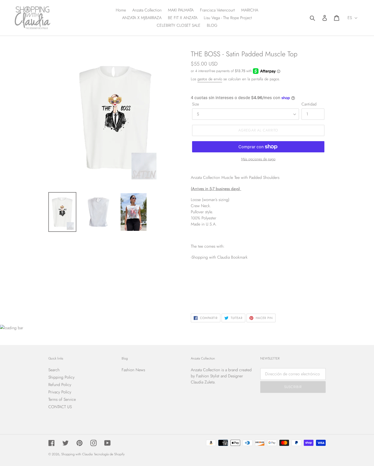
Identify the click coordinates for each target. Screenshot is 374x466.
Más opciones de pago (258, 159)
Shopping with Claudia (77, 454)
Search (54, 370)
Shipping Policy (61, 377)
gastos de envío (209, 79)
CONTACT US (60, 407)
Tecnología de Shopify (109, 454)
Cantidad (309, 104)
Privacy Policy (59, 392)
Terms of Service (62, 399)
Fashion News (133, 370)
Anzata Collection (205, 370)
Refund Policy (59, 385)
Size (195, 104)
